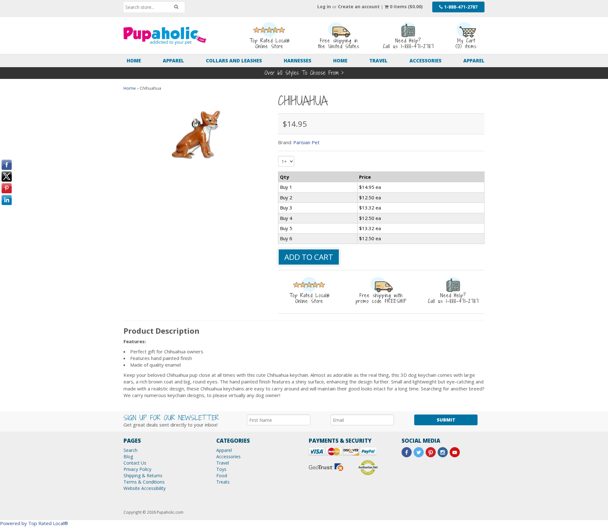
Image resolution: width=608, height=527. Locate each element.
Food (221, 475)
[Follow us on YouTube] (455, 452)
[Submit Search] (176, 7)
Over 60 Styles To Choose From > (304, 72)
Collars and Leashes (234, 60)
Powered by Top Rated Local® (34, 523)
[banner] (165, 36)
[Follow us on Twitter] (419, 452)
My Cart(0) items (466, 43)
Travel (378, 60)
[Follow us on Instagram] (443, 452)
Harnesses (297, 60)
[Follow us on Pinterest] (431, 452)
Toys (221, 469)
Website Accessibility (145, 488)
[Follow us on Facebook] (407, 452)
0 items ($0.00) (406, 7)
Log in (324, 7)
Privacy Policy (137, 469)
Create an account (359, 7)
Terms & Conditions (144, 482)
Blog (128, 456)
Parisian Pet (306, 142)
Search (130, 450)
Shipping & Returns (143, 475)
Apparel (173, 60)
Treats (223, 482)
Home (134, 60)
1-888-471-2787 (460, 7)
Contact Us (135, 463)
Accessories (425, 60)
